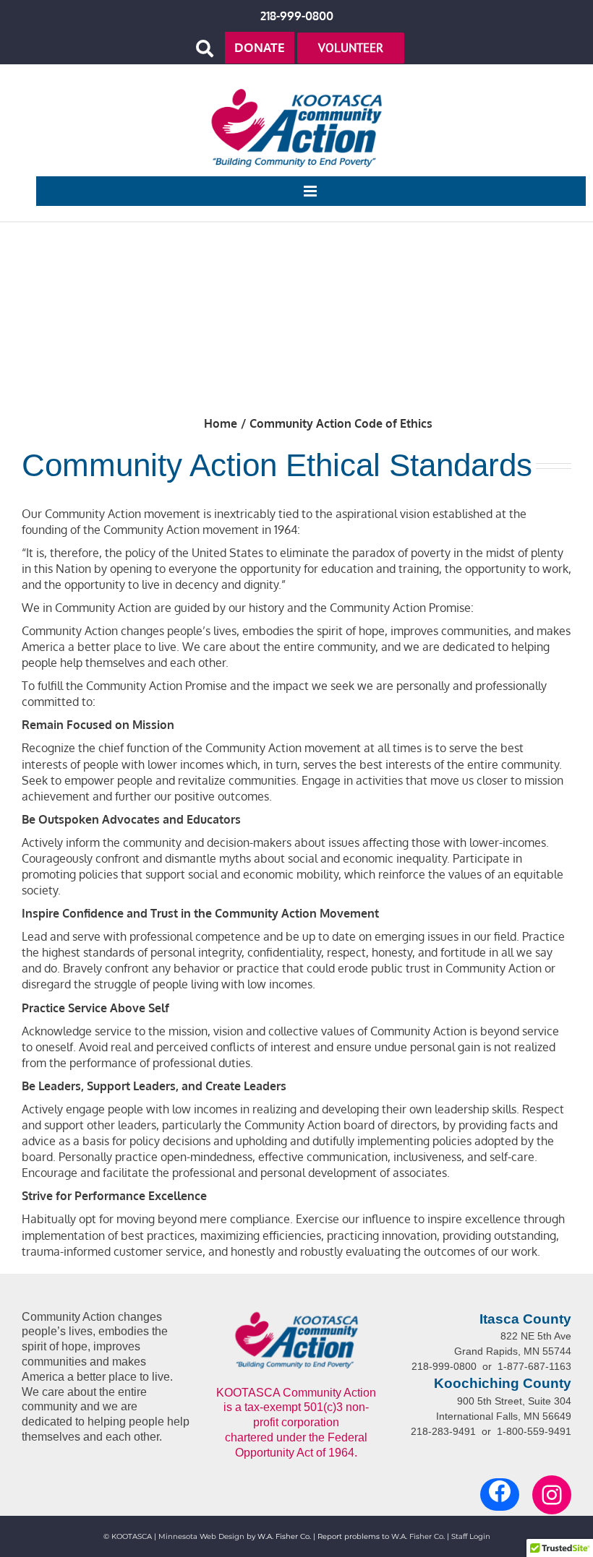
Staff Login (470, 1536)
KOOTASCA (131, 1536)
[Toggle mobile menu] (311, 191)
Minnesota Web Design (201, 1536)
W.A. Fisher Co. (418, 1536)
